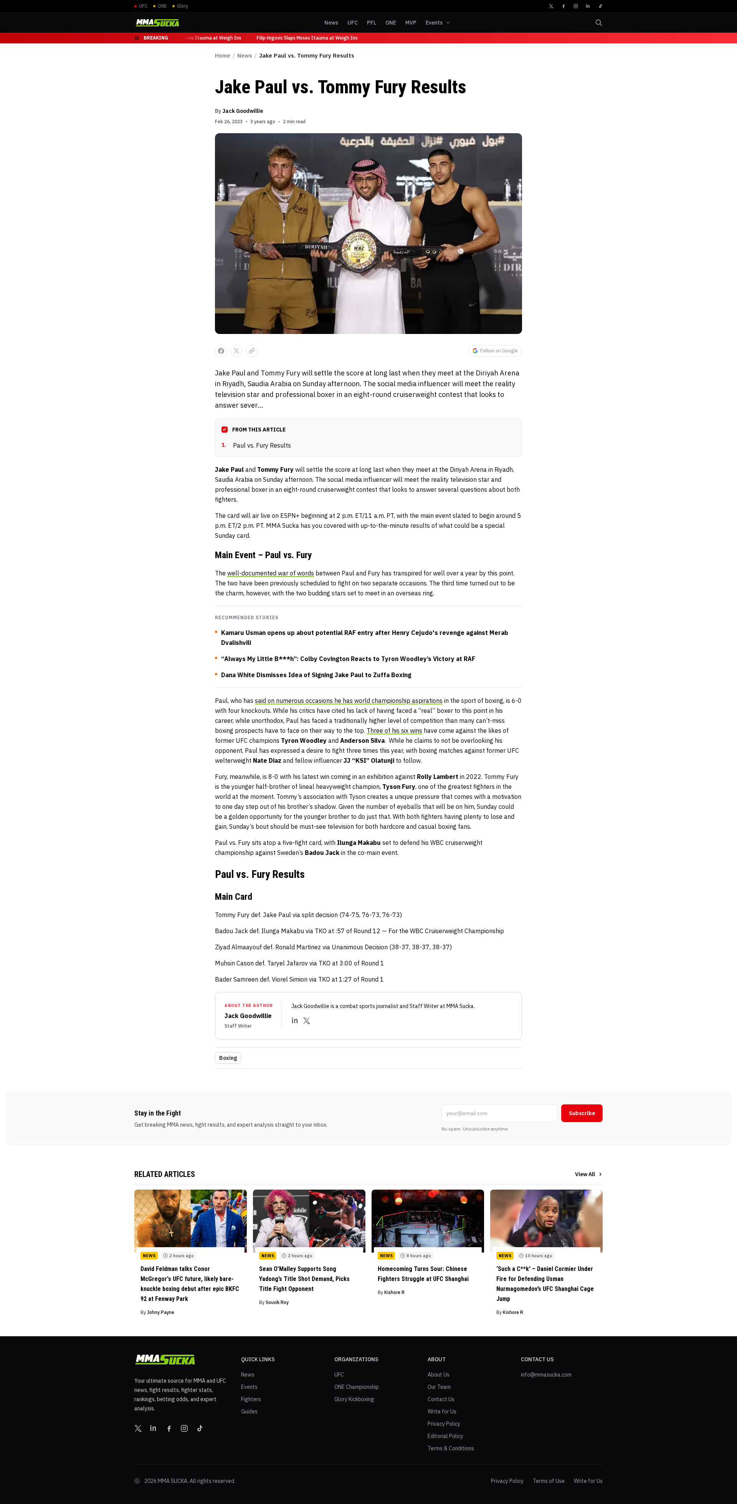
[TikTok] (600, 6)
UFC (339, 1374)
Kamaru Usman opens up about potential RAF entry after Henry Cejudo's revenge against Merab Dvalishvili (364, 637)
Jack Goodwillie (242, 110)
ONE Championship (356, 1386)
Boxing (228, 1057)
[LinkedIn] (588, 6)
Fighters (251, 1399)
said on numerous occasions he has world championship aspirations (349, 700)
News (244, 55)
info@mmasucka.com (546, 1374)
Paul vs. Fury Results (256, 445)
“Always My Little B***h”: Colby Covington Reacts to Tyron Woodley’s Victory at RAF (348, 659)
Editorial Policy (445, 1436)
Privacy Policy (444, 1423)
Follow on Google (499, 351)
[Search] (599, 22)
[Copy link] (252, 351)
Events (249, 1386)
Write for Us (442, 1411)
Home (222, 55)
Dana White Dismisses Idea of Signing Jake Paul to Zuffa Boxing (316, 675)
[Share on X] (236, 351)
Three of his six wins (394, 730)
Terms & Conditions (451, 1448)
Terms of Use (549, 1481)
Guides (249, 1411)
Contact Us (441, 1399)
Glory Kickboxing (354, 1399)
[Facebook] (563, 6)
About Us (438, 1374)
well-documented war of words (270, 573)
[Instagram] (575, 6)
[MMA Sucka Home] (157, 22)
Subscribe (582, 1113)
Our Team (439, 1386)
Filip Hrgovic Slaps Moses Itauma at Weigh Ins (187, 38)
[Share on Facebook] (221, 351)
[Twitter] (551, 6)
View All (585, 1174)
